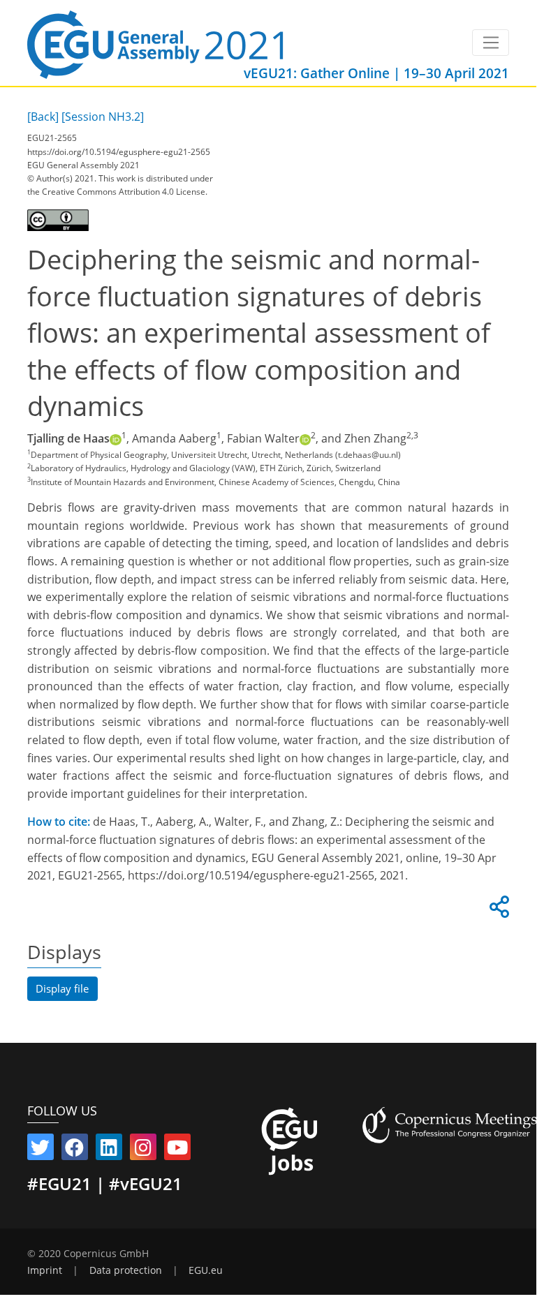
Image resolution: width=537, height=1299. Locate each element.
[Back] (43, 116)
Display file (62, 988)
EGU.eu (206, 1270)
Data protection (125, 1270)
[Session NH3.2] (102, 116)
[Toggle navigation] (490, 42)
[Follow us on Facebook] (74, 1150)
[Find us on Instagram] (143, 1150)
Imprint (44, 1270)
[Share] (497, 911)
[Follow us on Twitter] (40, 1150)
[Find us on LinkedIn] (109, 1150)
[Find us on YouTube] (177, 1150)
